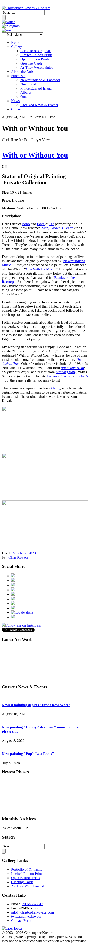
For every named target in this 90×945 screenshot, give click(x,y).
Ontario (25, 97)
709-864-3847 (32, 904)
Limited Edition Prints (36, 55)
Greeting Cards (31, 63)
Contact (16, 109)
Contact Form (21, 921)
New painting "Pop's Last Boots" (28, 754)
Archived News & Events (39, 105)
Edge (41, 224)
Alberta (25, 92)
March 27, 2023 (24, 553)
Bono (26, 224)
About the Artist (22, 72)
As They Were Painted (36, 67)
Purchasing (19, 76)
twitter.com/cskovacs (26, 916)
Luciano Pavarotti (59, 376)
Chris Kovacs (18, 557)
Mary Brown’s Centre (57, 228)
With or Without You (35, 155)
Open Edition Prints (34, 59)
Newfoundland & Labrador (40, 80)
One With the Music (40, 269)
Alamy (55, 388)
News (15, 101)
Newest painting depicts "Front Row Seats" (36, 705)
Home (15, 42)
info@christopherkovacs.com (32, 912)
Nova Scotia (29, 84)
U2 (51, 224)
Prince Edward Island (36, 88)
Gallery (16, 47)
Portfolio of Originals (35, 51)
